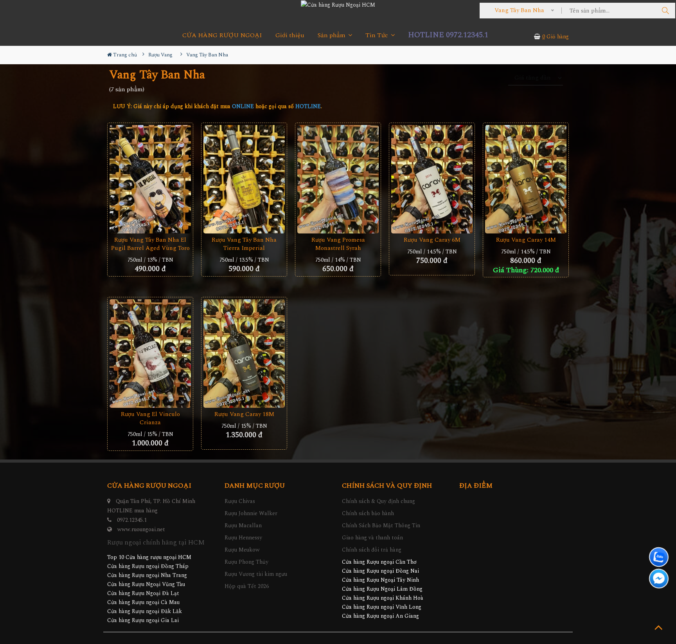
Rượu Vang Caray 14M (526, 240)
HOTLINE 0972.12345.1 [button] (448, 35)
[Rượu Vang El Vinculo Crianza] (150, 353)
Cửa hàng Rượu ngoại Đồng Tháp (148, 566)
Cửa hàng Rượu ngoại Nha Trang (147, 575)
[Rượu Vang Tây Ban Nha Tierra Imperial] (244, 179)
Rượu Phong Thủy (246, 562)
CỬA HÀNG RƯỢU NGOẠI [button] (222, 35)
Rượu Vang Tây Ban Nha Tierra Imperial (244, 244)
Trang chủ (124, 55)
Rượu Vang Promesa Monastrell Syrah (338, 244)
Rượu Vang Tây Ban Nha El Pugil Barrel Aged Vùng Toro (150, 244)
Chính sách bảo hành (368, 513)
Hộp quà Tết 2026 (247, 586)
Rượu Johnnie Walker (251, 513)
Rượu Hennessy (243, 538)
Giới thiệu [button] (289, 35)
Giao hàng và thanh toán (372, 538)
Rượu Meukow (242, 550)
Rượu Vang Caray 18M (244, 414)
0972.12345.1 (132, 520)
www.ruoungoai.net (141, 529)
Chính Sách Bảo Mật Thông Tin (381, 525)
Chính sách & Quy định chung (378, 501)
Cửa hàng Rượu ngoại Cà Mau (143, 602)
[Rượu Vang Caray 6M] (432, 179)
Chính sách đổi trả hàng (371, 550)
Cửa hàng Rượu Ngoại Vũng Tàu (146, 584)
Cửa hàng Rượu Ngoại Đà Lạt (143, 593)
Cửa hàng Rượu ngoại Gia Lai (143, 620)
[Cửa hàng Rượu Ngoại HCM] (338, 4)
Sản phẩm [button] (332, 35)
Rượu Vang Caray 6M (432, 240)
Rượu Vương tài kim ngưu (256, 574)
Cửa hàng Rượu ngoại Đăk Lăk (144, 611)
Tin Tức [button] (377, 35)
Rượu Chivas (240, 501)
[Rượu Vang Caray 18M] (244, 353)
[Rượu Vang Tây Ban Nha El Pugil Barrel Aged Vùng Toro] (150, 179)
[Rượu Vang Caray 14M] (525, 179)
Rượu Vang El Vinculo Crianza (150, 418)
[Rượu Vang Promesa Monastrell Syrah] (338, 179)
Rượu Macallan (243, 525)
